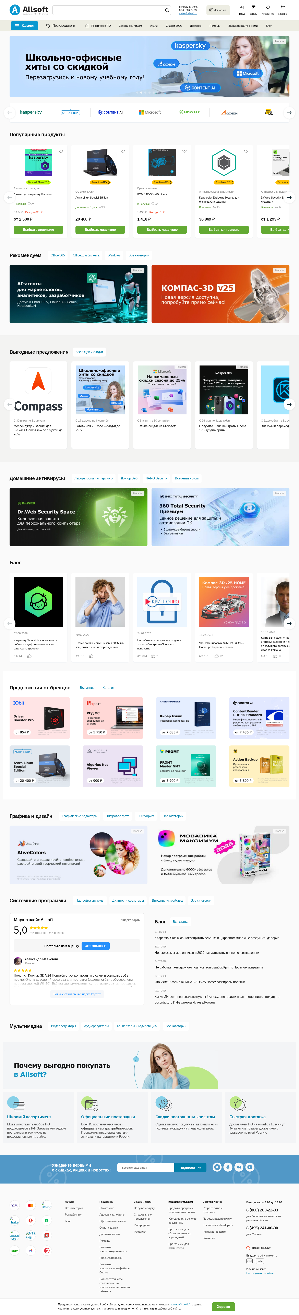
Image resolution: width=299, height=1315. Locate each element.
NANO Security (156, 478)
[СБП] (31, 1251)
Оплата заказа (108, 1227)
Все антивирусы (187, 478)
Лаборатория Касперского (93, 478)
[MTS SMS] (31, 1235)
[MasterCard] (31, 1205)
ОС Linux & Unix (84, 191)
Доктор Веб (129, 478)
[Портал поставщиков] (47, 1235)
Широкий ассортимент (29, 1117)
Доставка (195, 25)
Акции (154, 25)
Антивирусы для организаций (216, 191)
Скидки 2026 (174, 25)
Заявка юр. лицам (130, 25)
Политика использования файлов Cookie (114, 1268)
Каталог (108, 687)
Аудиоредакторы (96, 1026)
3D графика (146, 816)
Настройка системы (89, 900)
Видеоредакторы (63, 1026)
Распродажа (142, 1225)
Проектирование (146, 188)
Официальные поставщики (108, 1117)
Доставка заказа (109, 1234)
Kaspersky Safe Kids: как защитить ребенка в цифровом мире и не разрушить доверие (217, 938)
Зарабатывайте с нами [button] (243, 25)
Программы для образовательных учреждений (179, 1233)
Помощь (215, 25)
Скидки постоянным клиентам (185, 1117)
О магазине (106, 1208)
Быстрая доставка (247, 1117)
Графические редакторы (79, 816)
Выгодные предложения (39, 352)
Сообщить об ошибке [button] (260, 1273)
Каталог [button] (28, 25)
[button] (243, 10)
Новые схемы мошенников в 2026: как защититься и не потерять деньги (207, 952)
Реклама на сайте (214, 1231)
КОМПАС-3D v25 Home (152, 194)
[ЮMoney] (46, 1205)
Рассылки (140, 1231)
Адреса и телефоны (112, 1214)
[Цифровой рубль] (47, 1251)
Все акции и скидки (89, 352)
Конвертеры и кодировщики (137, 1026)
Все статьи (181, 921)
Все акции (87, 687)
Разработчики (73, 1214)
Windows (114, 255)
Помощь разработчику (217, 1218)
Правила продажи (110, 1257)
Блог (269, 25)
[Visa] (15, 1205)
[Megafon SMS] (47, 1220)
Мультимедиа (26, 1026)
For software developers (218, 1225)
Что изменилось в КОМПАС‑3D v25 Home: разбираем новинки (200, 982)
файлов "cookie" (180, 1304)
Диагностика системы (128, 900)
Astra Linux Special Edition (91, 197)
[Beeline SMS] (15, 1235)
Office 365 (58, 255)
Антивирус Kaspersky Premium (33, 194)
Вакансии (209, 1238)
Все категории (139, 255)
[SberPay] (14, 1220)
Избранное (268, 13)
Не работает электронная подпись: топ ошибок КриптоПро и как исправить (209, 967)
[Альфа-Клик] (31, 1220)
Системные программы (38, 900)
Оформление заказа (112, 1221)
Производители (63, 25)
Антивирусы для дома (27, 188)
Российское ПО (101, 25)
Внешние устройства (167, 900)
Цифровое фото (117, 816)
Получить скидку (144, 1208)
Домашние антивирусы (37, 478)
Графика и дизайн (31, 816)
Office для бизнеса (86, 255)
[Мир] (15, 1251)
